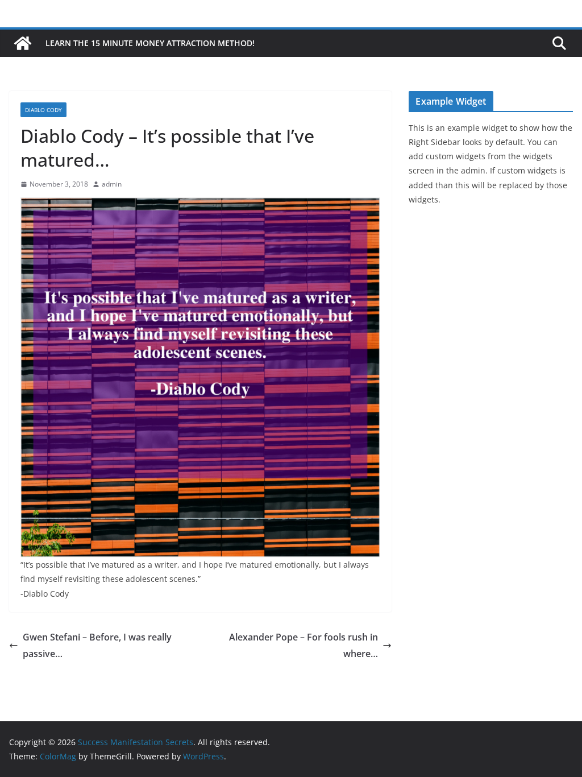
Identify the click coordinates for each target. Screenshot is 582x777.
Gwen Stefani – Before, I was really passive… (97, 645)
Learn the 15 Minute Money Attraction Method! (150, 43)
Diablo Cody (43, 110)
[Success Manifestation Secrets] (22, 43)
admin (112, 184)
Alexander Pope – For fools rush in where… (303, 645)
